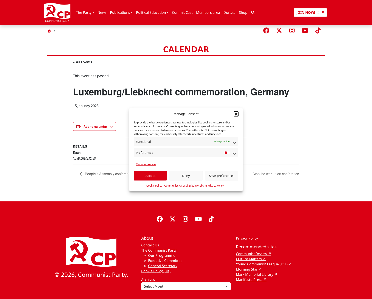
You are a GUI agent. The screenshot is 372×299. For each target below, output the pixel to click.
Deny (186, 175)
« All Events (82, 61)
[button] (236, 114)
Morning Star (247, 269)
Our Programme (161, 255)
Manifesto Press (249, 279)
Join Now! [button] (306, 12)
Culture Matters (249, 259)
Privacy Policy (247, 238)
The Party (83, 12)
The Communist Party (159, 250)
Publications (120, 12)
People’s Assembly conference (108, 173)
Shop (243, 12)
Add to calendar (95, 126)
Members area (208, 12)
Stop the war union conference (276, 173)
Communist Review (251, 253)
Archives (148, 279)
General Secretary (162, 265)
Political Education (151, 12)
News (102, 12)
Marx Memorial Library (254, 274)
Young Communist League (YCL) (262, 264)
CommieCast (182, 12)
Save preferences (221, 175)
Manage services (146, 164)
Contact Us (150, 245)
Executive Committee (165, 260)
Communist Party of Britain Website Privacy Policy (194, 185)
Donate (229, 12)
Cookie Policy (154, 185)
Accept (150, 175)
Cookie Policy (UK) (155, 271)
